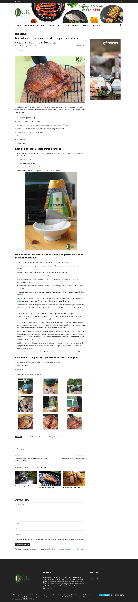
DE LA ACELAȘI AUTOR (40, 468)
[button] (120, 25)
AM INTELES (104, 595)
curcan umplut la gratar (49, 437)
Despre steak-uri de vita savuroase (73, 459)
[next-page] (51, 491)
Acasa (18, 25)
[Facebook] (118, 1)
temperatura (39, 170)
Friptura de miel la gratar (46, 487)
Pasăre (22, 31)
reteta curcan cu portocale (65, 437)
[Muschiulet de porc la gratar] (74, 478)
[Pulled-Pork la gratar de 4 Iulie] (26, 477)
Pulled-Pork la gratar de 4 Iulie (24, 486)
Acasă (16, 31)
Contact (96, 25)
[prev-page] (48, 491)
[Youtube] (121, 1)
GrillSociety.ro (24, 46)
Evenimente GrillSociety (57, 25)
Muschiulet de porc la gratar (71, 487)
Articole (75, 25)
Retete (86, 25)
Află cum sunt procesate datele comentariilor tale (67, 549)
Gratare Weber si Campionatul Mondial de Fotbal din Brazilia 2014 (31, 460)
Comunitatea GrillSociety (34, 25)
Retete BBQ (23, 33)
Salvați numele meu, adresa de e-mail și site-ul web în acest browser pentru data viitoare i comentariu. (51, 539)
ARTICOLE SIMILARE (22, 468)
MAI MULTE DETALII (118, 595)
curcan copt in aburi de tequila (31, 437)
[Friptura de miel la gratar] (50, 478)
